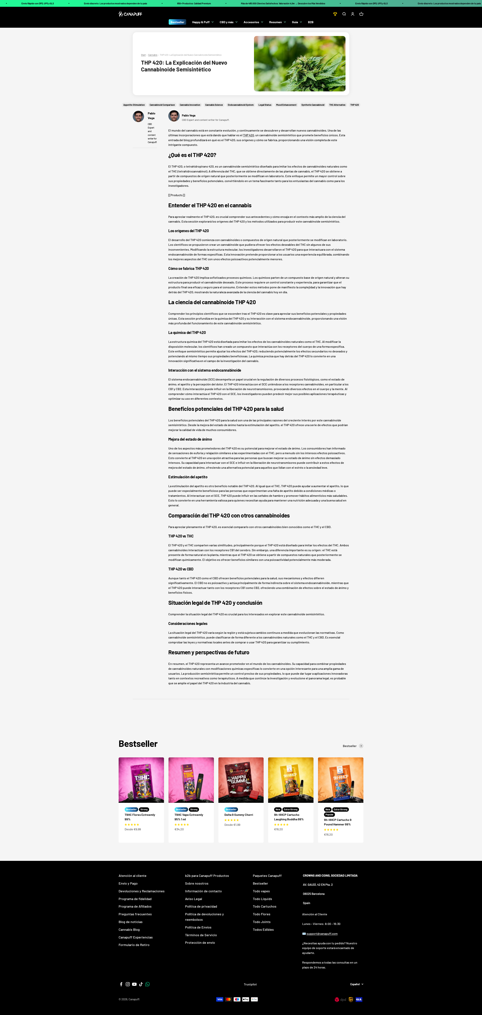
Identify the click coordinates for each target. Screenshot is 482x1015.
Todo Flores (261, 914)
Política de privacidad (201, 906)
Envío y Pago (128, 883)
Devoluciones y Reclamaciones (142, 891)
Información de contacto (203, 891)
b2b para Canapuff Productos (207, 875)
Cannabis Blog (129, 929)
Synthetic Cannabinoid (312, 104)
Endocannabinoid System (241, 104)
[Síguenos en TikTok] (140, 984)
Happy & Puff (201, 22)
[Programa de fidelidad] (335, 14)
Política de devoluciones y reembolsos (204, 917)
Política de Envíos (198, 927)
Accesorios (251, 22)
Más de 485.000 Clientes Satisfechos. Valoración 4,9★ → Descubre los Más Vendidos (283, 3)
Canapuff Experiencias (136, 937)
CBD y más (226, 22)
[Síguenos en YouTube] (134, 984)
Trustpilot (250, 984)
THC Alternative (337, 104)
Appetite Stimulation (134, 104)
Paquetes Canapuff (267, 875)
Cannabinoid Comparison (162, 104)
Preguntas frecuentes (135, 914)
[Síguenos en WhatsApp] (147, 984)
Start (143, 55)
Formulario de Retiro (134, 945)
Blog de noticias (131, 922)
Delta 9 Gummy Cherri (238, 814)
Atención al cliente (132, 875)
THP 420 (354, 104)
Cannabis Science (214, 104)
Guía (295, 22)
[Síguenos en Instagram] (127, 984)
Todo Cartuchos (264, 906)
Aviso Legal (193, 899)
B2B (310, 22)
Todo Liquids (262, 899)
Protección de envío (200, 942)
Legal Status (265, 104)
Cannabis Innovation (190, 104)
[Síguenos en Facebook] (121, 984)
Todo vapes (261, 891)
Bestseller (177, 22)
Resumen (275, 22)
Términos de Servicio (201, 935)
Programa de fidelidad (135, 899)
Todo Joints (262, 922)
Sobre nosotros (196, 883)
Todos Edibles (263, 929)
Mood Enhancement (286, 104)
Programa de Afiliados (135, 906)
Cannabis (152, 55)
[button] (132, 824)
